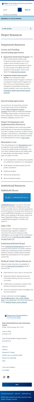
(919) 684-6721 (6, 341)
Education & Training (8, 352)
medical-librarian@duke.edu (13, 297)
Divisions (4, 349)
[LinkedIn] (8, 377)
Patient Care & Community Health (12, 355)
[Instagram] (4, 377)
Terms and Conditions (8, 367)
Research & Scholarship (9, 358)
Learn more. (25, 138)
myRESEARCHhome (7, 205)
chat (17, 298)
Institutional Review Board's (14, 246)
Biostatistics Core (25, 145)
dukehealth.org (26, 393)
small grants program (18, 72)
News (4, 361)
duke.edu (17, 393)
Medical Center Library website (16, 302)
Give (17, 384)
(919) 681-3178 (6, 334)
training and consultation (15, 266)
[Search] (20, 10)
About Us (5, 347)
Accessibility (5, 370)
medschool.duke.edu (7, 393)
